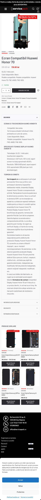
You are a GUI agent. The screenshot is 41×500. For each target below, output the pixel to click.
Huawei (23, 98)
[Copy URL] (30, 107)
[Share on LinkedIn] (17, 107)
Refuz (20, 486)
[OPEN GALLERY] (20, 32)
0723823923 (14, 425)
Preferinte (20, 492)
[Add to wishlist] (38, 90)
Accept (20, 480)
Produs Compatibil (31, 98)
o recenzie (11, 53)
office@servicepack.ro (18, 429)
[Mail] (25, 107)
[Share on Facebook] (13, 107)
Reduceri (4, 100)
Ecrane (9, 98)
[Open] (5, 9)
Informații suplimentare (12, 302)
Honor (4, 51)
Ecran (8, 102)
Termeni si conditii (27, 497)
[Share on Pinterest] (21, 107)
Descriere (7, 117)
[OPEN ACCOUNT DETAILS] (38, 11)
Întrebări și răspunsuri (11, 314)
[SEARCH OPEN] (33, 9)
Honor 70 (11, 51)
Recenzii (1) (7, 308)
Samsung (4, 352)
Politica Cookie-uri (13, 497)
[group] (11, 339)
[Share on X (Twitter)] (9, 107)
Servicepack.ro (12, 179)
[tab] (20, 117)
